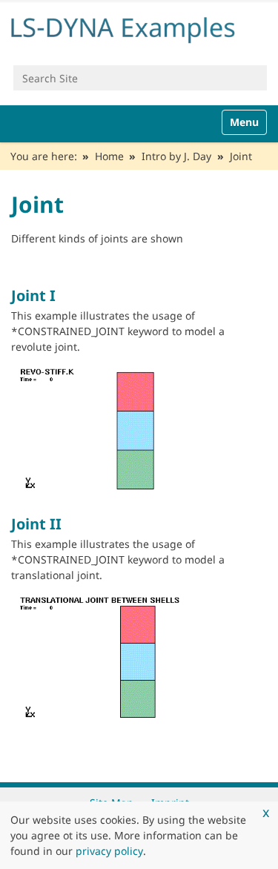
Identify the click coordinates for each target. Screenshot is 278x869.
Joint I (33, 295)
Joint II (36, 524)
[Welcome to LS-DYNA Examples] (139, 27)
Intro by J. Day (176, 156)
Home (109, 156)
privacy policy (109, 851)
